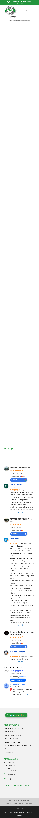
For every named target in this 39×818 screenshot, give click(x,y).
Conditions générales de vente (18, 800)
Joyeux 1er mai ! (13, 431)
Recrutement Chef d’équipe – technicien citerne (19, 156)
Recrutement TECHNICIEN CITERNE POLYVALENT (18, 104)
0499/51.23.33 (11, 775)
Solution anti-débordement (14, 749)
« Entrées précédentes (12, 448)
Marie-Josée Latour (17, 684)
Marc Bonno (14, 539)
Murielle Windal (16, 485)
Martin (11, 215)
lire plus (9, 72)
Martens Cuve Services (17, 52)
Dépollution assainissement (16, 329)
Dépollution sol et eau (12, 742)
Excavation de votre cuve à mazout (18, 323)
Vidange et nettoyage (12, 738)
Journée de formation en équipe (17, 378)
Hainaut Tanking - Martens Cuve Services (22, 633)
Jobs (12, 55)
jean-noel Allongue (17, 651)
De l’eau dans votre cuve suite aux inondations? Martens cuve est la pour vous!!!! (19, 211)
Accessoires (9, 752)
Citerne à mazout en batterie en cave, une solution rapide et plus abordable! (19, 268)
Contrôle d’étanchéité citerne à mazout (18, 745)
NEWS (17, 55)
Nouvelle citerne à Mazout (14, 728)
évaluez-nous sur (17, 480)
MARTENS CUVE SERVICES (21, 467)
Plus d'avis (20, 512)
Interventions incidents (14, 218)
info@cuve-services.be (15, 779)
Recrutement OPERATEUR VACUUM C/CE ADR (18, 49)
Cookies (29, 803)
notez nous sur (17, 680)
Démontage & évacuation (13, 735)
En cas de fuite (10, 732)
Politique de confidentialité (14, 803)
